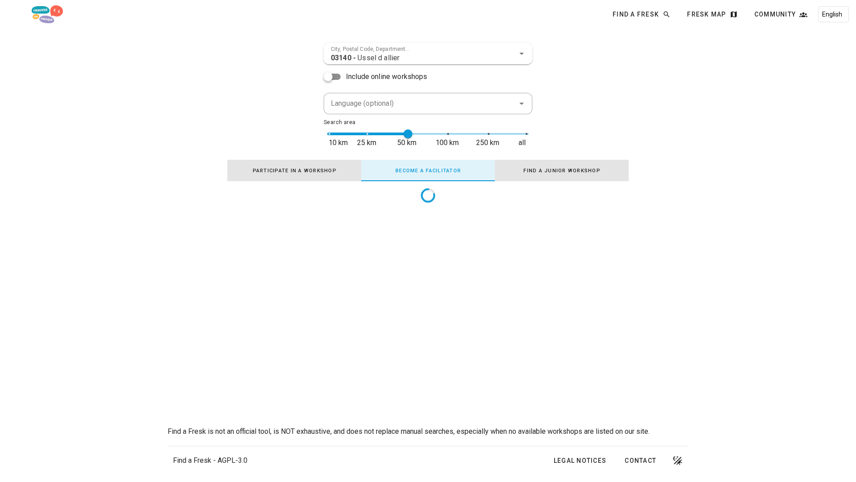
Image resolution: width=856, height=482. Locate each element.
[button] (521, 53)
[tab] (294, 170)
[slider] (407, 133)
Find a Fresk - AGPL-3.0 (210, 460)
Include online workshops (387, 76)
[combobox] (428, 53)
